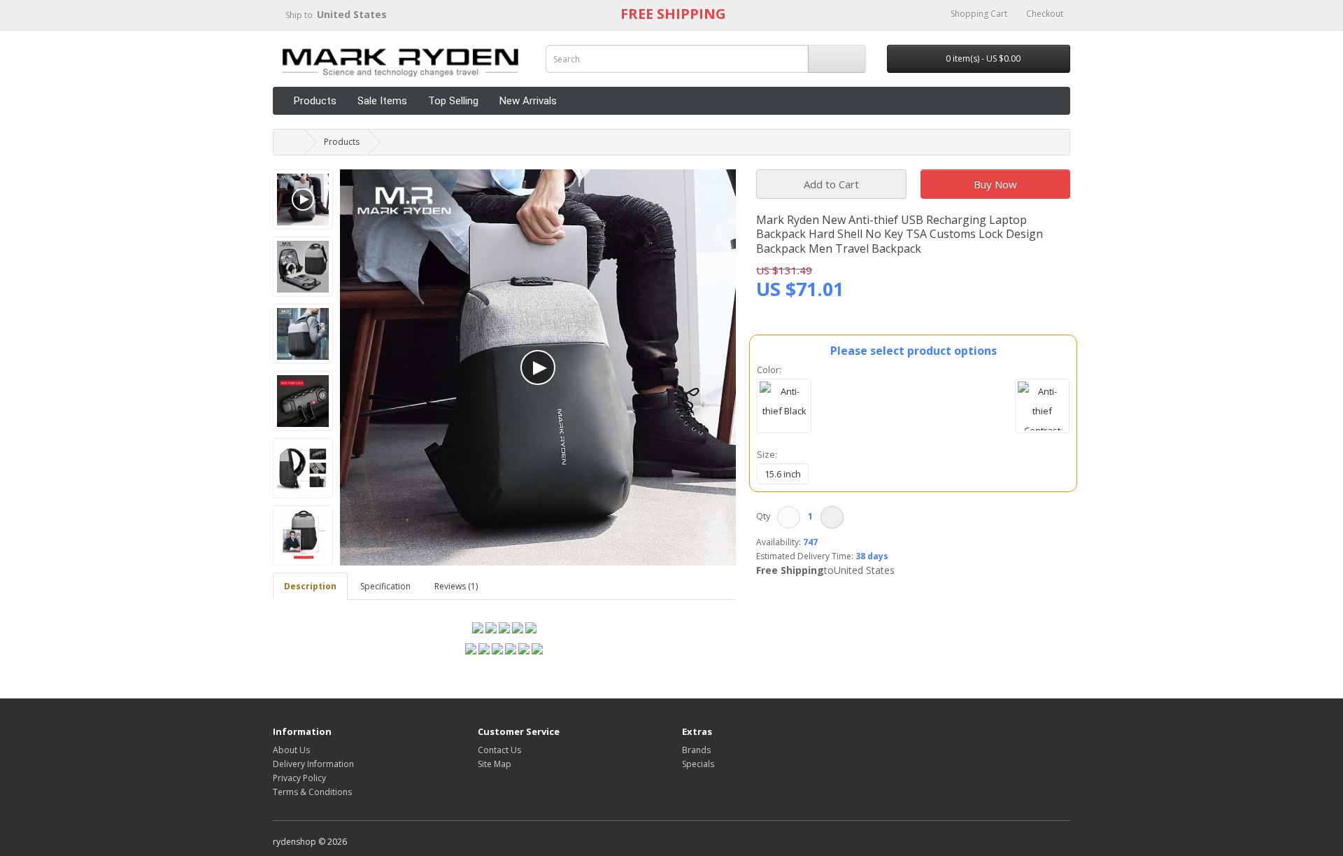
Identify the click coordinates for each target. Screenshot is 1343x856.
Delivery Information (313, 764)
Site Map (494, 764)
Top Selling (453, 100)
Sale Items (382, 100)
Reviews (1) (456, 586)
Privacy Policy (299, 778)
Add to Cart (831, 184)
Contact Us (499, 750)
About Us (291, 750)
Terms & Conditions (312, 792)
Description (310, 586)
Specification (385, 586)
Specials (698, 764)
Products (315, 100)
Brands (696, 750)
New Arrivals (528, 100)
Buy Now (995, 184)
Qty (765, 516)
